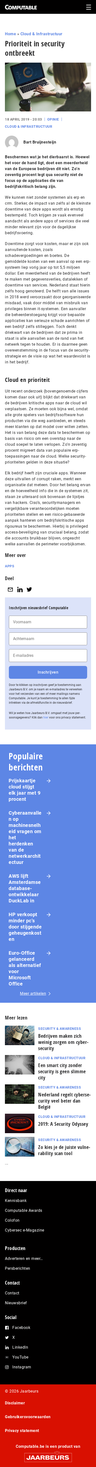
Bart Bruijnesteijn (39, 142)
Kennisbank (16, 1200)
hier (45, 717)
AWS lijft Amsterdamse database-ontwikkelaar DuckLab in (25, 888)
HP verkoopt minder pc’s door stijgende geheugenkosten (25, 927)
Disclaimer (15, 1403)
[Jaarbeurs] (48, 1455)
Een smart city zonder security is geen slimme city (62, 1071)
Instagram (21, 1367)
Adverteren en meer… (24, 1258)
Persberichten (17, 1268)
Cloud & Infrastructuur (41, 34)
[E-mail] (10, 589)
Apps (9, 566)
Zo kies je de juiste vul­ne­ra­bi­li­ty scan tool (64, 1150)
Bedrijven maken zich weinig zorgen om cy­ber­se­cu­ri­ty (63, 1042)
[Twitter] (29, 589)
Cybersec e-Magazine (24, 1230)
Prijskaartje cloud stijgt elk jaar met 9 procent (24, 790)
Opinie (53, 119)
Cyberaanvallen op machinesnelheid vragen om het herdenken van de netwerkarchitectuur (25, 837)
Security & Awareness (59, 1029)
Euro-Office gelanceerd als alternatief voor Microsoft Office (25, 968)
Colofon (12, 1220)
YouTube (20, 1357)
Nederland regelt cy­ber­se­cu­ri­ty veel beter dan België (64, 1100)
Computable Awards (23, 1210)
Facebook (21, 1327)
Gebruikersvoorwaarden (28, 1416)
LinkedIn (20, 1347)
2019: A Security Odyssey (63, 1124)
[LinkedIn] (20, 589)
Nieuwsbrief (16, 1303)
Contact (12, 1293)
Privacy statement (22, 1430)
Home (10, 34)
